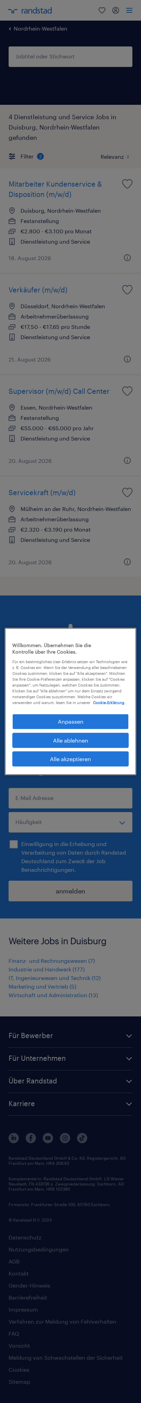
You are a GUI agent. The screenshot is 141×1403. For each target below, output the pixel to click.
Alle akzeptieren (70, 759)
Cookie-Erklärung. (109, 702)
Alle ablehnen (70, 740)
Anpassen (71, 721)
